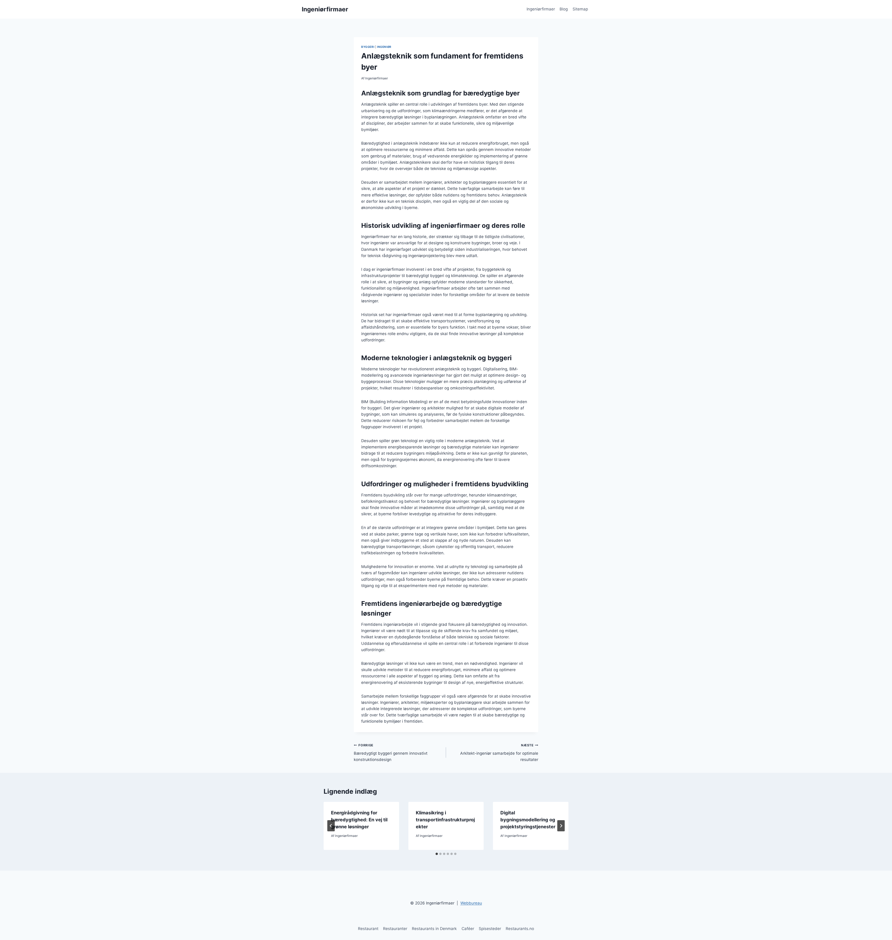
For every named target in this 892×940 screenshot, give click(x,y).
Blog (564, 9)
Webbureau (471, 903)
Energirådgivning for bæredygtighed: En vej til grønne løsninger (359, 819)
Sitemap (580, 9)
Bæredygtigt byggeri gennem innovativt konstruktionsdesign (390, 752)
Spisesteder (490, 928)
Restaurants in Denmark (434, 928)
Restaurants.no (520, 928)
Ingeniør (384, 47)
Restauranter (395, 928)
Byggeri (367, 47)
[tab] (437, 854)
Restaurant (368, 928)
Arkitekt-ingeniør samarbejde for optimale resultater (499, 752)
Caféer (468, 928)
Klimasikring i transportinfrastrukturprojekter (445, 819)
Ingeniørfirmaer (541, 9)
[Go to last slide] (331, 825)
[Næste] (561, 825)
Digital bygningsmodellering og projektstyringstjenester (527, 819)
